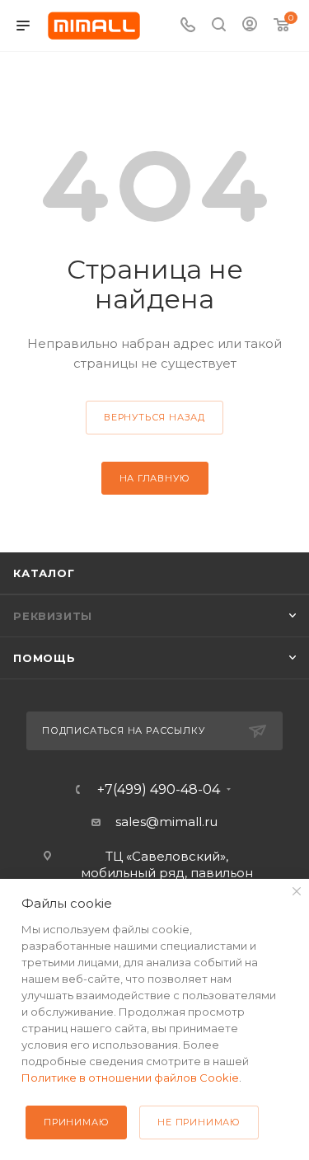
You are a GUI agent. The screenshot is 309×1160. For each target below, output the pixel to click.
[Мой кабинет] (249, 26)
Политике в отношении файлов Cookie (130, 1077)
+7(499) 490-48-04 (158, 789)
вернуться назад (154, 417)
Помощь (44, 658)
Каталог (44, 573)
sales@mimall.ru (166, 821)
